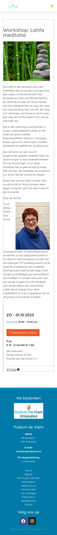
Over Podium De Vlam (28, 478)
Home (28, 470)
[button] (52, 5)
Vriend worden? (28, 489)
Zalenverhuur (28, 497)
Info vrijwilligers (28, 493)
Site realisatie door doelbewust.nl (28, 529)
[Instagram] (32, 521)
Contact (28, 504)
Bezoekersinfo (28, 500)
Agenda (28, 474)
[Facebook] (23, 521)
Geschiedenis (28, 481)
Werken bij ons (28, 485)
